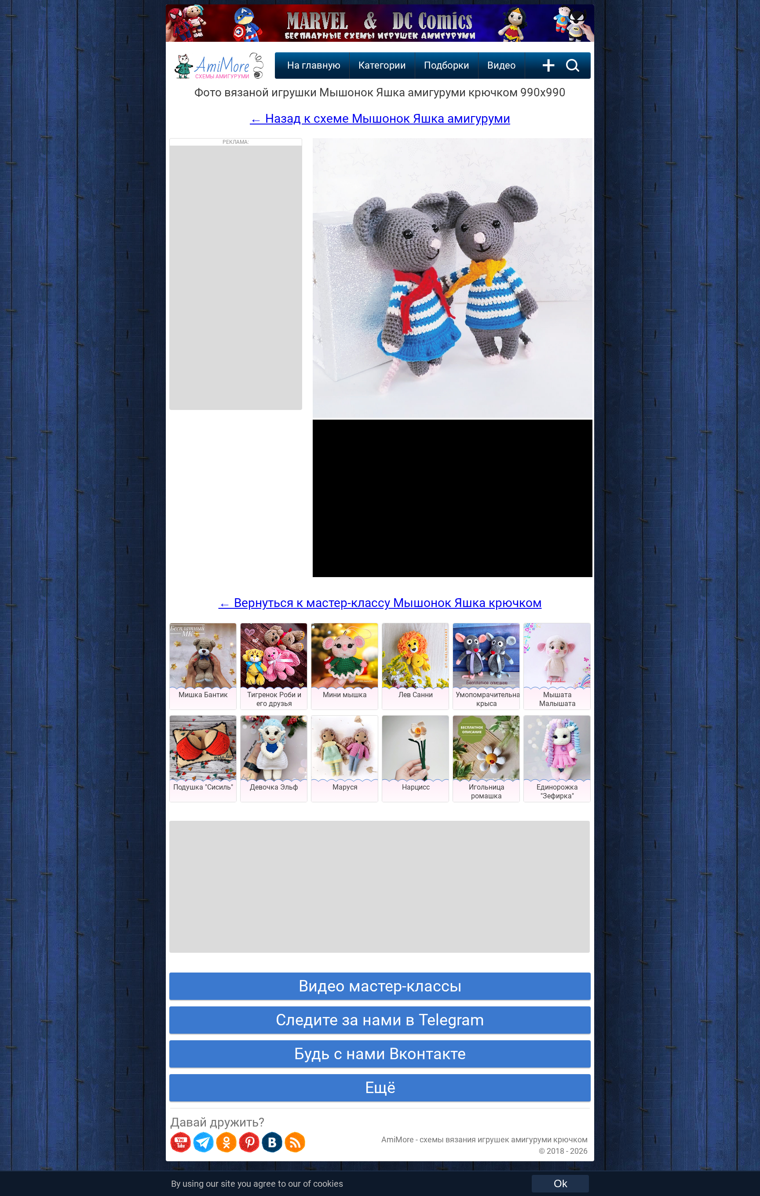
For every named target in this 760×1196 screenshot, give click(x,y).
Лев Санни (415, 695)
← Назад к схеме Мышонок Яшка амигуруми (380, 118)
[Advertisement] (236, 278)
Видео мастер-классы (380, 986)
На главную (313, 65)
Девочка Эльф (274, 787)
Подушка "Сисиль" (203, 787)
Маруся (345, 787)
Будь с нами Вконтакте (380, 1054)
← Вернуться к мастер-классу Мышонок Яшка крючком (380, 603)
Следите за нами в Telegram (380, 1020)
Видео (501, 65)
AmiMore (222, 71)
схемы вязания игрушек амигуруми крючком (504, 1139)
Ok (560, 1183)
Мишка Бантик (203, 695)
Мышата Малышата (557, 699)
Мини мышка (345, 695)
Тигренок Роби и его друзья (274, 699)
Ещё (380, 1088)
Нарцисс (416, 787)
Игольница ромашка (486, 791)
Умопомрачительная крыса (490, 699)
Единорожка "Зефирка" (557, 791)
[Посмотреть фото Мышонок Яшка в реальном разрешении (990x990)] (452, 415)
